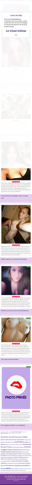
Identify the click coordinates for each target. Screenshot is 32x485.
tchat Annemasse (15, 470)
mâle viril (14, 455)
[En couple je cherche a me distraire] (16, 388)
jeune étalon (24, 454)
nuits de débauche (9, 457)
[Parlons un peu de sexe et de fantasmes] (16, 281)
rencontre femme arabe (16, 431)
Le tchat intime (16, 31)
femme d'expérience (14, 450)
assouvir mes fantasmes (16, 439)
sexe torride (14, 468)
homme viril (17, 454)
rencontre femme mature (12, 463)
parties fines (25, 457)
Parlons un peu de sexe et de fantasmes (15, 310)
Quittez (16, 34)
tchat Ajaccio (9, 470)
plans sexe (18, 459)
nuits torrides (18, 457)
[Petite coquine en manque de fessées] (16, 224)
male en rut (9, 455)
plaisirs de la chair (6, 459)
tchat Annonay (23, 470)
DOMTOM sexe (4, 433)
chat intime (19, 442)
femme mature (16, 452)
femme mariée (6, 452)
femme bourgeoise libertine (17, 447)
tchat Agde (20, 468)
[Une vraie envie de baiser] (16, 330)
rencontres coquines (12, 465)
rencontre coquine (10, 461)
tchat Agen (24, 468)
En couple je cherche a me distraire (13, 425)
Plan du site (16, 480)
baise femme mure (9, 442)
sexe (8, 468)
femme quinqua (25, 452)
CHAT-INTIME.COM (9, 476)
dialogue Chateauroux (10, 444)
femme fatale (25, 450)
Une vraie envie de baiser (9, 359)
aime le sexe (4, 439)
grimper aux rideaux (7, 454)
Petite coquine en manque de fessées (14, 259)
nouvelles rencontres (22, 455)
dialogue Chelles (18, 444)
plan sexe (13, 459)
